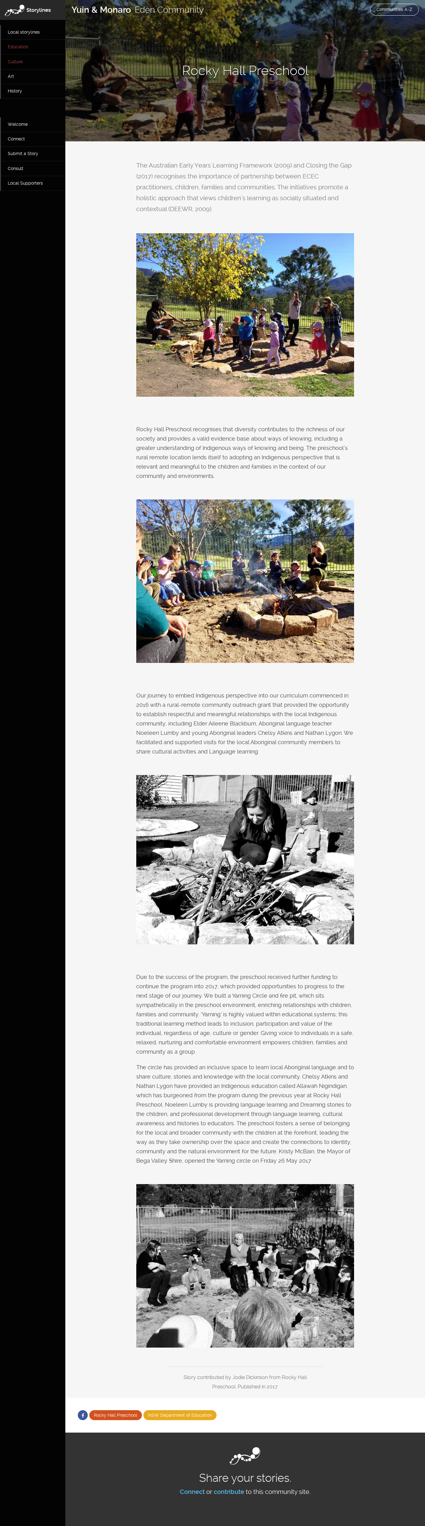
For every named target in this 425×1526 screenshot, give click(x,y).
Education (18, 46)
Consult (15, 168)
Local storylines (24, 32)
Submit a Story (23, 153)
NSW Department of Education (180, 1415)
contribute (229, 1491)
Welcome (18, 124)
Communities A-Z (394, 9)
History (15, 90)
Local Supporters (25, 183)
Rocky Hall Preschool (115, 1415)
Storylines (38, 10)
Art (11, 76)
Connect (16, 138)
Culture (15, 61)
